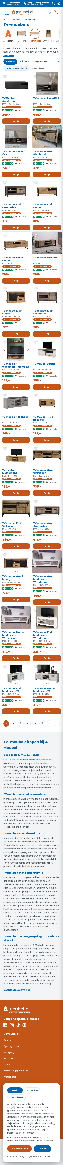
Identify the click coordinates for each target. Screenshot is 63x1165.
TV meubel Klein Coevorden (12, 206)
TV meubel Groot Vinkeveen (43, 471)
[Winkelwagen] (56, 12)
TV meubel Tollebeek (15, 417)
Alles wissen (38, 68)
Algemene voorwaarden (39, 1156)
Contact (8, 1040)
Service (7, 1064)
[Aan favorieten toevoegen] (5, 76)
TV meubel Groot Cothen (12, 259)
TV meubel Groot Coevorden (43, 525)
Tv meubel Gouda (44, 363)
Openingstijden (11, 1046)
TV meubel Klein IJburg (12, 312)
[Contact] (53, 3)
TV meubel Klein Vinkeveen (12, 525)
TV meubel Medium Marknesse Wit (45, 690)
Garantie (8, 1058)
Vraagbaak (9, 1076)
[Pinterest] (24, 1025)
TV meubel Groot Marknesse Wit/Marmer (43, 579)
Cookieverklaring (15, 1156)
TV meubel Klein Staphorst (43, 312)
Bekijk (16, 121)
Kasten (16, 19)
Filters (10, 61)
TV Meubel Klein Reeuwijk (43, 418)
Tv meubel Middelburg (9, 471)
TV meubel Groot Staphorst (43, 153)
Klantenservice (11, 1034)
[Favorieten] (49, 12)
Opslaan (42, 1148)
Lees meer (8, 55)
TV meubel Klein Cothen (43, 206)
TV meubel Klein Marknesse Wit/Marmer (43, 635)
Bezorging (8, 1052)
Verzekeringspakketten (15, 1070)
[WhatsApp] (59, 3)
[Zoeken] (42, 12)
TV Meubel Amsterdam (9, 100)
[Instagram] (12, 1025)
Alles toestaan (19, 1148)
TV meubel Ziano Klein (46, 98)
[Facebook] (5, 1025)
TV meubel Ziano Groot (12, 153)
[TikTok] (18, 1025)
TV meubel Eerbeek (45, 257)
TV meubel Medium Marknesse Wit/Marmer (14, 635)
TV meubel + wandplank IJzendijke (15, 365)
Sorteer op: (45, 61)
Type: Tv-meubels (16, 68)
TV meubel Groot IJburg (12, 578)
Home (6, 19)
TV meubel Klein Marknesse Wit (12, 690)
